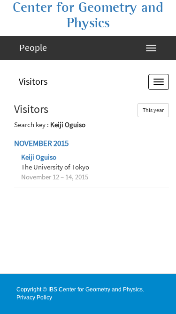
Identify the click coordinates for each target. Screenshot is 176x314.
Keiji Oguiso (38, 157)
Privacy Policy (34, 297)
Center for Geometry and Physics (88, 15)
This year (153, 109)
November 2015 (41, 143)
